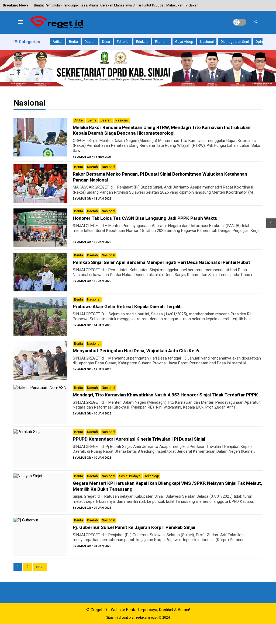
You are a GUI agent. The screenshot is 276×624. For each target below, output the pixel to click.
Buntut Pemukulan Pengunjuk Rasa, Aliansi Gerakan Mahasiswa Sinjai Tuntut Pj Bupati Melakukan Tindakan (116, 5)
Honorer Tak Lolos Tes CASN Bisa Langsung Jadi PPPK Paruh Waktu (145, 218)
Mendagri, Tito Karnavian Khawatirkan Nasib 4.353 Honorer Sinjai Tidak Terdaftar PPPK (165, 395)
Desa (106, 42)
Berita (73, 42)
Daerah (90, 42)
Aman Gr (84, 157)
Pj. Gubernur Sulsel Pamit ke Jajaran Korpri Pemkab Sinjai (134, 527)
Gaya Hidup (184, 42)
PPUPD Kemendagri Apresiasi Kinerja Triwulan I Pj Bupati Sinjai (139, 439)
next (40, 566)
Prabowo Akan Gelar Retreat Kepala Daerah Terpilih (127, 306)
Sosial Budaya (129, 476)
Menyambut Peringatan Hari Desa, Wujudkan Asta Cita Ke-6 (136, 350)
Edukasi (142, 42)
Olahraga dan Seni (234, 42)
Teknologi (151, 476)
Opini (260, 42)
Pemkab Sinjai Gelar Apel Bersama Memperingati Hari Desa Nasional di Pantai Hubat (161, 262)
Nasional (207, 42)
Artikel (57, 42)
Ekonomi (161, 42)
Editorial (123, 42)
